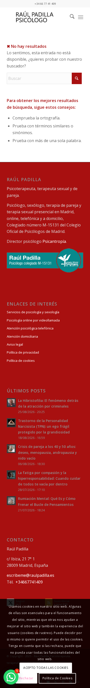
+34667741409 (29, 582)
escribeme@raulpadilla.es (30, 575)
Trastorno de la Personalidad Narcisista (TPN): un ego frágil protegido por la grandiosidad (44, 426)
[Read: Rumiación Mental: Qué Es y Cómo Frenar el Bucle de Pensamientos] (11, 500)
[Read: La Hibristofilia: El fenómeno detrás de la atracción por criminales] (11, 402)
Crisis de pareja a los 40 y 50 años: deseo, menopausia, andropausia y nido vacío (47, 452)
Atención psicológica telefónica (30, 328)
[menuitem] (69, 17)
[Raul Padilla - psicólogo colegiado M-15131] (45, 271)
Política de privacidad (23, 352)
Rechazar (26, 678)
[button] (11, 677)
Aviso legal (15, 344)
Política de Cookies (57, 678)
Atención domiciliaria (22, 336)
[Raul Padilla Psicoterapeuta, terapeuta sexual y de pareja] (37, 17)
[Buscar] (69, 17)
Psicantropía (54, 241)
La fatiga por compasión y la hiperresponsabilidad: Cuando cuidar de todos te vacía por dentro (49, 478)
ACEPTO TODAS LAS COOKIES (45, 668)
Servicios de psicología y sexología (33, 312)
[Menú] (80, 17)
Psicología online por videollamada (33, 320)
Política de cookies (21, 360)
